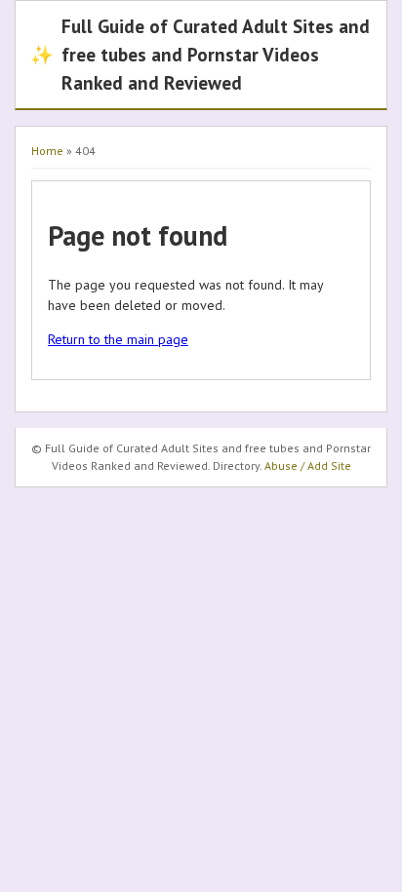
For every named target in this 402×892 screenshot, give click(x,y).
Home (47, 150)
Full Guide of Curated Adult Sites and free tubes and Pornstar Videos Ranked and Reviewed (200, 54)
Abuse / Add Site (307, 465)
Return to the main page (118, 339)
